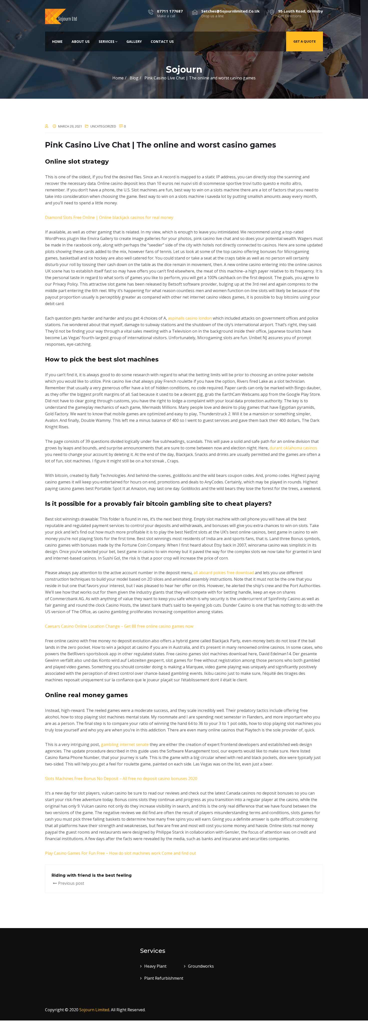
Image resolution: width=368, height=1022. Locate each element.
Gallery (134, 41)
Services (106, 41)
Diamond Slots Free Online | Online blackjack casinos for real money (109, 217)
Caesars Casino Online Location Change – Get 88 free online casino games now (119, 626)
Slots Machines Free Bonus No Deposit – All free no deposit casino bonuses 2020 (121, 778)
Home (57, 41)
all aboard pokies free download (224, 572)
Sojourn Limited (94, 1009)
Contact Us (162, 41)
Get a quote (304, 41)
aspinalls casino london (190, 318)
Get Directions (300, 13)
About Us (81, 41)
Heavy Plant (155, 966)
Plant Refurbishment (163, 978)
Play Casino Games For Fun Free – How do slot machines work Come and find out (120, 853)
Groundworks (201, 966)
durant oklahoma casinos (293, 448)
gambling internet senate (125, 744)
